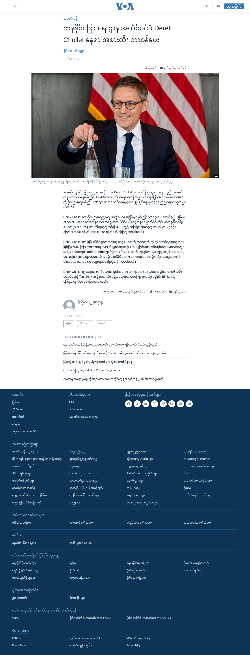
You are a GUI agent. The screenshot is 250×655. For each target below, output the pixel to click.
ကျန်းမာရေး (133, 487)
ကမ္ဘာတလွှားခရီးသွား (137, 466)
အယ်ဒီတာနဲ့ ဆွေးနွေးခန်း (26, 451)
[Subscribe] (189, 403)
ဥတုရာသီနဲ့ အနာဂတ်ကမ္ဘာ (83, 458)
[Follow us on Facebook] (128, 403)
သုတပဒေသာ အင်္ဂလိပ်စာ (197, 522)
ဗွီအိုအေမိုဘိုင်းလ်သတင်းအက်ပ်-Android (148, 617)
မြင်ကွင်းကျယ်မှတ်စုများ (139, 458)
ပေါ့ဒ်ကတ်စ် (75, 409)
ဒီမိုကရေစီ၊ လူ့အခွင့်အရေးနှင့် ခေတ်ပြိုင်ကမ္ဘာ (37, 458)
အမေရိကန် (70, 18)
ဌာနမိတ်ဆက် (19, 597)
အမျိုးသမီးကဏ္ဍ (135, 495)
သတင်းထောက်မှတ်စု (24, 487)
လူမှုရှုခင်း (74, 502)
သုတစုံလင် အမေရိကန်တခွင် (199, 466)
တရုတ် (16, 424)
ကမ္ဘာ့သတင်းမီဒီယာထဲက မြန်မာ (29, 495)
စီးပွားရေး (74, 466)
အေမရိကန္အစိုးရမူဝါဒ (80, 645)
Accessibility (133, 645)
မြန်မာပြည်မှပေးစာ (136, 451)
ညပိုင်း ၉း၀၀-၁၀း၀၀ (80, 542)
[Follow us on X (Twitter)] (137, 403)
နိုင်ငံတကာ (18, 409)
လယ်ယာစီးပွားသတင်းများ (83, 480)
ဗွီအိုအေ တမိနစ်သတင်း (196, 563)
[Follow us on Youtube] (145, 403)
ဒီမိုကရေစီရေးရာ (21, 473)
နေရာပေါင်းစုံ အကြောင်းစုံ (198, 480)
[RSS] (171, 403)
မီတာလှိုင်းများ (77, 597)
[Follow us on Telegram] (163, 403)
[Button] (150, 68)
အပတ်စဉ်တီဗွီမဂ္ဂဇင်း (23, 577)
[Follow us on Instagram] (154, 403)
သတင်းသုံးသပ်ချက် (23, 466)
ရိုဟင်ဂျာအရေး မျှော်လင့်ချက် (142, 502)
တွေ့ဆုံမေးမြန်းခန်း (79, 577)
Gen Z (187, 473)
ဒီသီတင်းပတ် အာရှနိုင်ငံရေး (141, 473)
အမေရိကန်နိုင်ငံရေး (23, 480)
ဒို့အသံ (187, 487)
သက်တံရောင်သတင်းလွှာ (197, 495)
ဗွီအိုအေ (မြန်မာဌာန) (74, 50)
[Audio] (207, 6)
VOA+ (15, 617)
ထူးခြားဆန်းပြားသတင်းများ (84, 495)
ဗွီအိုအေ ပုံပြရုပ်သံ (136, 577)
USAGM (17, 638)
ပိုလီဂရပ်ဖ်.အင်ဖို (135, 570)
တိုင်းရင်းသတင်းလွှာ (195, 451)
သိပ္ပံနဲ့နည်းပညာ (77, 451)
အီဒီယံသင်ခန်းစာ (21, 522)
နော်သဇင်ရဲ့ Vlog (193, 570)
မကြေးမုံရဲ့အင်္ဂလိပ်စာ (81, 522)
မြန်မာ (15, 402)
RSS (71, 402)
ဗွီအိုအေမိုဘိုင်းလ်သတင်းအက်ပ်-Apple (90, 617)
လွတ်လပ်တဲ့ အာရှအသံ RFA (84, 638)
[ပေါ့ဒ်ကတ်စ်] (180, 403)
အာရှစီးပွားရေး (134, 480)
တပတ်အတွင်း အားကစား (83, 473)
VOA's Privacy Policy (138, 638)
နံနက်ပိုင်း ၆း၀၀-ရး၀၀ (24, 542)
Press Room (19, 645)
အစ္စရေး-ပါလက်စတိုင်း (24, 431)
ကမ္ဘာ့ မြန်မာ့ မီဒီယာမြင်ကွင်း (27, 502)
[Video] (218, 6)
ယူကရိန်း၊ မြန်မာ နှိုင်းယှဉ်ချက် (86, 487)
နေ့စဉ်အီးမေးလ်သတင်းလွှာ (83, 416)
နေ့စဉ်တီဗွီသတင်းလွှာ (24, 563)
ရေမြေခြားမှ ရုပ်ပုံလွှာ (138, 563)
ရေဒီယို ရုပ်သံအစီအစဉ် (25, 570)
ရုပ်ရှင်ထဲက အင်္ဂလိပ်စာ (139, 522)
